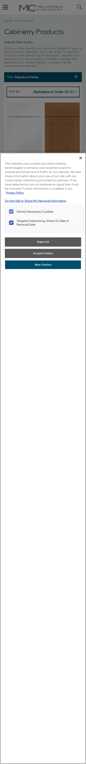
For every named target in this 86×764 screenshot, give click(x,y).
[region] (43, 458)
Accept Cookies (43, 253)
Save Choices (43, 264)
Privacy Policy (15, 192)
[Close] (81, 158)
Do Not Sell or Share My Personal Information (35, 201)
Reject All (43, 241)
